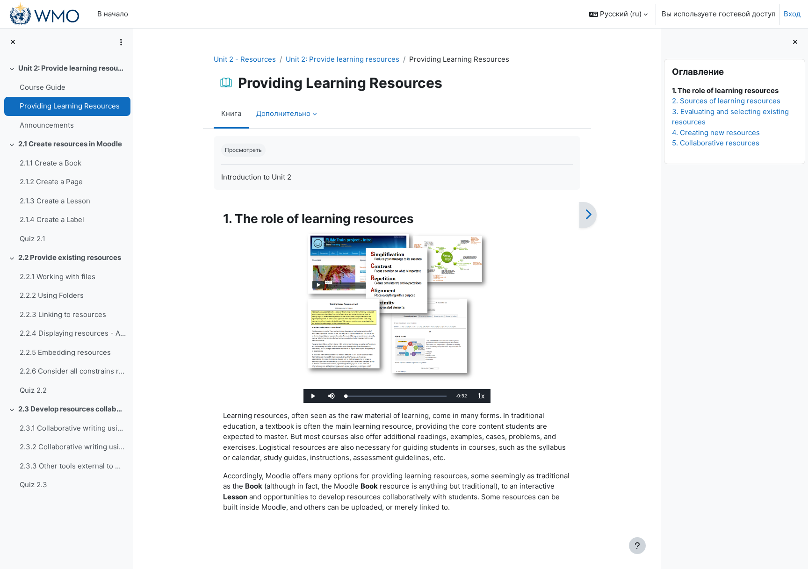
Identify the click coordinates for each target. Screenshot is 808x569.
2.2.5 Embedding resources (65, 352)
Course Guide (42, 87)
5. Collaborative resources (715, 142)
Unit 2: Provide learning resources (72, 68)
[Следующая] (588, 215)
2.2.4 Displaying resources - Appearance (73, 333)
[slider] (396, 396)
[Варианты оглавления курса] (121, 42)
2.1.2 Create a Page (51, 181)
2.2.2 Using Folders (52, 295)
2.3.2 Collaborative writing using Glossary (73, 446)
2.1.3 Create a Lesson (55, 200)
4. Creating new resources (715, 132)
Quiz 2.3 (33, 484)
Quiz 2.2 (33, 390)
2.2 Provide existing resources (69, 257)
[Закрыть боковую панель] (795, 42)
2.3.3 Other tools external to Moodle (73, 465)
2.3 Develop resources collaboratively (72, 408)
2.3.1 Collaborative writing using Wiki (73, 428)
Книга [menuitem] (231, 113)
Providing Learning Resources (70, 105)
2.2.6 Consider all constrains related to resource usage (73, 371)
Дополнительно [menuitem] (283, 113)
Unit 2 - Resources (245, 59)
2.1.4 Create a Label (52, 219)
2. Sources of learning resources (725, 100)
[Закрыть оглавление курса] (12, 42)
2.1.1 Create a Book (50, 162)
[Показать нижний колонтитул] (637, 545)
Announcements (47, 125)
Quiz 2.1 (32, 238)
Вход (792, 13)
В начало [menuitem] (112, 13)
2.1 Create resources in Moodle (70, 143)
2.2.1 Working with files (57, 276)
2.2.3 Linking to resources (63, 314)
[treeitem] (66, 97)
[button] (618, 14)
